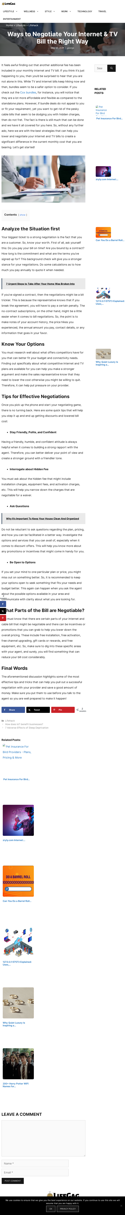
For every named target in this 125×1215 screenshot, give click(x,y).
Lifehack (33, 25)
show (22, 214)
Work (64, 11)
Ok (50, 1209)
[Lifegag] (8, 4)
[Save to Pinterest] (3, 618)
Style (48, 11)
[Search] (111, 68)
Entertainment (12, 19)
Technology (84, 11)
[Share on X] (3, 611)
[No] (121, 1205)
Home (9, 25)
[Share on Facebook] (3, 604)
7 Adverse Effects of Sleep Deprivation (26, 727)
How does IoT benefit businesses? (24, 724)
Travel (102, 11)
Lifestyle (8, 11)
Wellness (29, 11)
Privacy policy (68, 1209)
